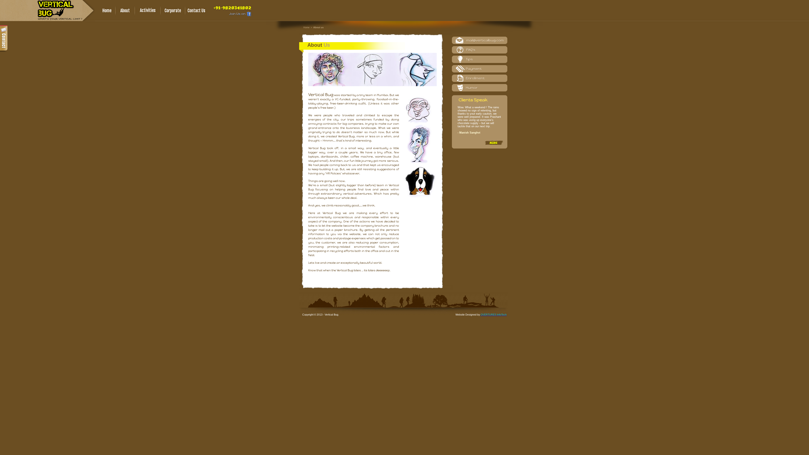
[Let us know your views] (3, 38)
